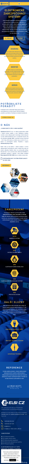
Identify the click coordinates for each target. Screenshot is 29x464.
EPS (14, 264)
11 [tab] (20, 393)
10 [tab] (18, 393)
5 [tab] (11, 393)
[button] (8, 38)
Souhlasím (12, 460)
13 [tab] (22, 393)
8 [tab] (16, 393)
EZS (14, 279)
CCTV (14, 236)
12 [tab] (21, 393)
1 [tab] (6, 393)
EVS (14, 292)
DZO (14, 250)
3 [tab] (9, 393)
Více (17, 460)
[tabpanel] (14, 386)
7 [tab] (14, 393)
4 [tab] (10, 393)
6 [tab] (13, 393)
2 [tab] (7, 393)
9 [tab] (17, 393)
